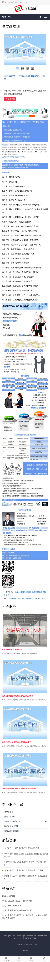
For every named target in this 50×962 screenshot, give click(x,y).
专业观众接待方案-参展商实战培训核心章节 (27, 598)
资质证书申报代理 (11, 831)
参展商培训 (8, 812)
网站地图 (25, 950)
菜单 (31, 960)
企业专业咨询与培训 (12, 821)
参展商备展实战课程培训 (12, 649)
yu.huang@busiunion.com (16, 2)
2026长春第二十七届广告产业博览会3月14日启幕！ (24, 870)
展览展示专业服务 (11, 826)
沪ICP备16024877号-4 (28, 938)
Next (43, 50)
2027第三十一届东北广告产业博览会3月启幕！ (22, 848)
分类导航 (6, 17)
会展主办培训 (9, 817)
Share (6, 960)
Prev (7, 50)
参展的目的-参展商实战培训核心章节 (16, 742)
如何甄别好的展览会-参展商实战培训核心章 (19, 789)
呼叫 (19, 960)
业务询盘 (11, 99)
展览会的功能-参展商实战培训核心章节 (17, 696)
